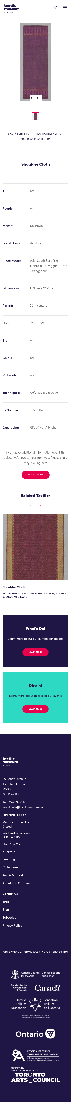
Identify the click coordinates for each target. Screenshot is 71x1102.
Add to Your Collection (36, 139)
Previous (32, 506)
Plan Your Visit (12, 844)
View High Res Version (49, 134)
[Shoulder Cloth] (35, 547)
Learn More (35, 652)
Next (39, 506)
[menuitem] (35, 853)
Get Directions (12, 794)
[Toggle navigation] (56, 7)
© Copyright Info (18, 134)
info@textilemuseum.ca (27, 807)
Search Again (35, 475)
